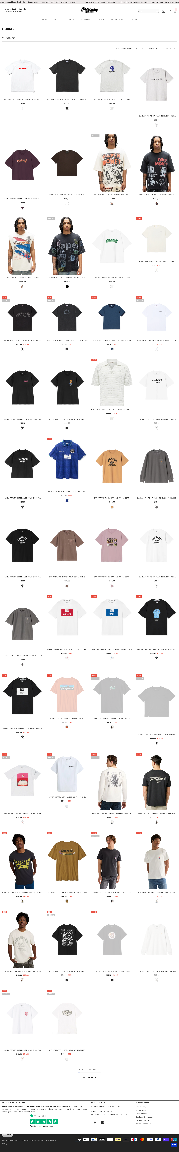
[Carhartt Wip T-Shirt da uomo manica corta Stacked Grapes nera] (67, 387)
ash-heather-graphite (156, 125)
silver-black (67, 349)
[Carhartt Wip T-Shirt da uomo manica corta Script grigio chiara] (156, 84)
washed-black (67, 108)
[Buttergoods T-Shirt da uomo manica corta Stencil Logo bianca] (22, 76)
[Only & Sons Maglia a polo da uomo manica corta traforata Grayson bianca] (111, 383)
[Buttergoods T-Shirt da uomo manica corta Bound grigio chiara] (111, 76)
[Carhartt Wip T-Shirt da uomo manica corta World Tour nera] (67, 939)
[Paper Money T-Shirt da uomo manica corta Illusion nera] (156, 163)
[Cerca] (148, 11)
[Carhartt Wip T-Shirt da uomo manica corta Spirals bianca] (22, 1018)
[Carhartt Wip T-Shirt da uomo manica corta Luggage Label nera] (22, 387)
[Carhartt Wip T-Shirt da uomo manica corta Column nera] (22, 545)
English (15, 9)
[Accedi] (163, 11)
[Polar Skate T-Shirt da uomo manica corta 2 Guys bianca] (156, 316)
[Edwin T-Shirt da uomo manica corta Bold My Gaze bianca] (22, 781)
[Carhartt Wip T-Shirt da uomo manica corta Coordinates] (111, 545)
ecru (112, 822)
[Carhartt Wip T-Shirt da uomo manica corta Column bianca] (156, 545)
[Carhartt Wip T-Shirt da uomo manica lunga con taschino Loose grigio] (156, 466)
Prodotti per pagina (124, 49)
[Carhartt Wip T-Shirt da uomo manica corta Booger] (22, 165)
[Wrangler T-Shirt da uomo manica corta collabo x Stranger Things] (22, 860)
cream (112, 203)
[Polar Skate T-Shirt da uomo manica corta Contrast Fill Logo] (156, 237)
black (156, 203)
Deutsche (22, 9)
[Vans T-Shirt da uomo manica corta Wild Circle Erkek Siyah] (111, 694)
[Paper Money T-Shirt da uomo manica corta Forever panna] (111, 163)
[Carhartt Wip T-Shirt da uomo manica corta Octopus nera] (111, 939)
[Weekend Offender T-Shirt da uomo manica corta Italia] (22, 699)
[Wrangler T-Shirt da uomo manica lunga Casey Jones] (156, 781)
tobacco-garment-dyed (67, 586)
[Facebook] (95, 1122)
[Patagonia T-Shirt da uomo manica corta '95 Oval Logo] (67, 860)
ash (112, 108)
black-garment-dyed (156, 507)
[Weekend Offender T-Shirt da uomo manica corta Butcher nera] (156, 621)
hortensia (112, 586)
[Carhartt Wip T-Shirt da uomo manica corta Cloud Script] (67, 1018)
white (22, 108)
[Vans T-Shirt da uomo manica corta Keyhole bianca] (67, 773)
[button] (139, 48)
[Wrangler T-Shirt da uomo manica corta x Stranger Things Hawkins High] (22, 939)
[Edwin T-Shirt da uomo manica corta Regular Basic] (156, 703)
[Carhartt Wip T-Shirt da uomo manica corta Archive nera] (22, 466)
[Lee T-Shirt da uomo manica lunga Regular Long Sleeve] (111, 781)
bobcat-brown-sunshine (67, 901)
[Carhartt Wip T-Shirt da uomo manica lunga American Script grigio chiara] (156, 939)
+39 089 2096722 (105, 1112)
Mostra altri (89, 1077)
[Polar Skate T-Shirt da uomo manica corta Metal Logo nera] (67, 316)
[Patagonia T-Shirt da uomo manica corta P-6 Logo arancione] (67, 694)
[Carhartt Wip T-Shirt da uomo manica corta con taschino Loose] (22, 624)
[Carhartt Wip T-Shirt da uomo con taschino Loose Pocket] (67, 545)
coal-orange (67, 727)
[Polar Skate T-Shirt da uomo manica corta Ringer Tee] (111, 316)
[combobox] (146, 11)
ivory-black (156, 270)
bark (67, 203)
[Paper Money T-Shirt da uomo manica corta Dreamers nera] (67, 246)
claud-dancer (112, 418)
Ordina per (153, 49)
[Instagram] (102, 1122)
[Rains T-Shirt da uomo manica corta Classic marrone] (67, 163)
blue (67, 500)
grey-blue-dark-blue (112, 349)
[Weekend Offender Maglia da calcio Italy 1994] (67, 463)
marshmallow (22, 980)
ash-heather (156, 980)
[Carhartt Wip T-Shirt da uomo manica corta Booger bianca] (111, 246)
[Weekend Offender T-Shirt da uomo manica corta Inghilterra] (67, 621)
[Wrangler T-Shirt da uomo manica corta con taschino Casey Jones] (111, 860)
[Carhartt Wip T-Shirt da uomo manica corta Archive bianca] (156, 387)
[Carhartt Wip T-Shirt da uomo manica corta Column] (111, 466)
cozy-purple (22, 207)
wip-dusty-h (112, 507)
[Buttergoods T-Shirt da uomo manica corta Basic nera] (67, 76)
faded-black (156, 822)
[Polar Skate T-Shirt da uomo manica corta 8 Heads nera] (22, 316)
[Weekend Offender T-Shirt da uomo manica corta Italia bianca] (111, 621)
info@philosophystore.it (118, 1114)
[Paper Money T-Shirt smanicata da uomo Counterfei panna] (22, 246)
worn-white (156, 901)
